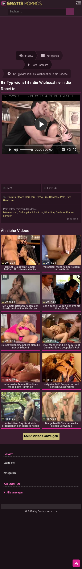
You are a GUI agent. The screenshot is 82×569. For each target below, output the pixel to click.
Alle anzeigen (14, 492)
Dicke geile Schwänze (31, 212)
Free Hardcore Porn (54, 197)
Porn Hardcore (16, 197)
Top (76, 563)
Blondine (49, 212)
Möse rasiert (10, 212)
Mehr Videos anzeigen (41, 436)
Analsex (60, 212)
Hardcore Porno (34, 197)
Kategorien (10, 472)
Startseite (9, 462)
